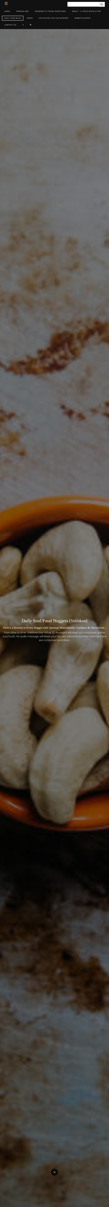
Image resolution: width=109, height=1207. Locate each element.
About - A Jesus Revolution (86, 11)
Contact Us (10, 25)
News (30, 18)
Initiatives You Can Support (53, 18)
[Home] (6, 3)
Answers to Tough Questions (50, 11)
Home (7, 11)
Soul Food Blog (12, 18)
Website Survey (83, 18)
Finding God (22, 11)
